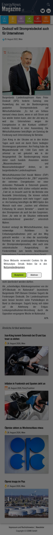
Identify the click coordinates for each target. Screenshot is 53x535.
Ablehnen (34, 275)
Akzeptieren (19, 275)
